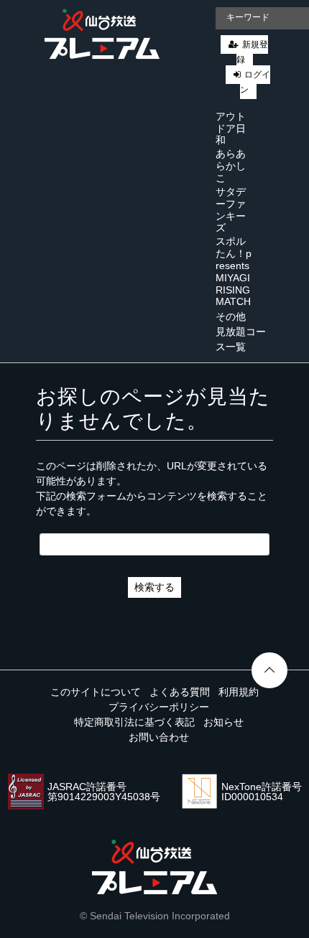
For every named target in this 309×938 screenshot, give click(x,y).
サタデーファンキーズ (231, 209)
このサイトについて (95, 692)
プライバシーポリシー (159, 707)
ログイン (255, 82)
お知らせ (223, 722)
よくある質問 (179, 692)
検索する (154, 587)
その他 (231, 316)
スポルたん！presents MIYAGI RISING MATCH (234, 271)
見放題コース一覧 (241, 339)
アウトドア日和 (231, 128)
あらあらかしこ (231, 166)
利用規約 (238, 692)
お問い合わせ (159, 737)
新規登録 (252, 52)
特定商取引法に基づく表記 (134, 722)
